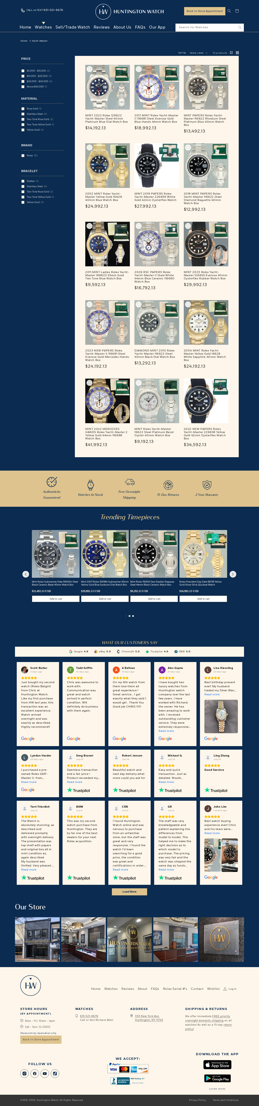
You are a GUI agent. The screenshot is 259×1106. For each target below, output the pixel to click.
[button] (229, 11)
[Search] (240, 27)
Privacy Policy (197, 1100)
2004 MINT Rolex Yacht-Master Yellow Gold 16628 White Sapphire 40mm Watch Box (205, 355)
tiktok (55, 1073)
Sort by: (182, 53)
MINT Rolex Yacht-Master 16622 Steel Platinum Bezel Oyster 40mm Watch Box (154, 432)
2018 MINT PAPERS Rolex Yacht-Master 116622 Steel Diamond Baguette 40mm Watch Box (203, 198)
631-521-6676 (89, 1016)
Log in (233, 989)
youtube (45, 1073)
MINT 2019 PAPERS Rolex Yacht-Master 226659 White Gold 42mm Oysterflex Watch (155, 197)
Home (23, 41)
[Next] (233, 574)
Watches (111, 989)
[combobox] (209, 28)
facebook (34, 1073)
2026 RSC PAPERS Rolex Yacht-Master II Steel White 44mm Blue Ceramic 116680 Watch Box (154, 277)
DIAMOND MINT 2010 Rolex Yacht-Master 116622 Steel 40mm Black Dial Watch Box (154, 354)
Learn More (217, 1089)
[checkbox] (46, 71)
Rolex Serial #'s (175, 989)
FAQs (155, 989)
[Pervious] (25, 574)
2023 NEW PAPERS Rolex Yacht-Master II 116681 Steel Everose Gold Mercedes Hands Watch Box (107, 355)
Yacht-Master (39, 41)
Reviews (127, 989)
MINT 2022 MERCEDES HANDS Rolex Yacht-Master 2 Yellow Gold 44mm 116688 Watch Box (106, 434)
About (142, 989)
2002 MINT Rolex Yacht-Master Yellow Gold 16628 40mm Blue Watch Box (103, 197)
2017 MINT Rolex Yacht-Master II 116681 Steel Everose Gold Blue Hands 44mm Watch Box (156, 118)
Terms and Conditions (226, 1100)
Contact (197, 989)
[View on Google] (24, 669)
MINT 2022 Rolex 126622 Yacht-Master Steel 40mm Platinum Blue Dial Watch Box (106, 118)
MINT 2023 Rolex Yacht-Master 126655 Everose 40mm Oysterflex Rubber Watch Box (205, 275)
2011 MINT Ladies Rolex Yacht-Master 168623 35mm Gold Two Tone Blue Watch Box (107, 275)
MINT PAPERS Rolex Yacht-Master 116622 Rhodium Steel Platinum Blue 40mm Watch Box (205, 120)
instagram (24, 1073)
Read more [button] (166, 731)
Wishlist (213, 989)
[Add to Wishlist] (89, 69)
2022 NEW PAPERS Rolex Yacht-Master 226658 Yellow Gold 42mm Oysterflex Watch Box (205, 434)
